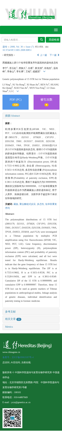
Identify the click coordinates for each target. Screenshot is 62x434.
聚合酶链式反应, (28, 204)
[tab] (31, 116)
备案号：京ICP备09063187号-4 (18, 357)
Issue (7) (30, 47)
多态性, (41, 204)
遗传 (4, 47)
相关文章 (12, 319)
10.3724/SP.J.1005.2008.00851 (17, 50)
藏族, (17, 204)
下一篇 (53, 55)
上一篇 (43, 55)
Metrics (9, 326)
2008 (12, 47)
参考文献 (10, 311)
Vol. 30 (19, 47)
